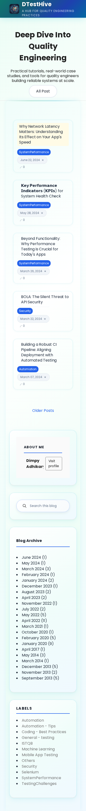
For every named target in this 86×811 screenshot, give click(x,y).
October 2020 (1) (38, 632)
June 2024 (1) (34, 557)
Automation (33, 720)
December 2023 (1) (40, 586)
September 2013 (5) (40, 678)
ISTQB (27, 743)
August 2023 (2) (36, 592)
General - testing (38, 737)
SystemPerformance (41, 778)
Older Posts (43, 410)
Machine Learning (38, 749)
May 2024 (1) (34, 563)
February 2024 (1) (38, 574)
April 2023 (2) (34, 597)
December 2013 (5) (40, 666)
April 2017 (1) (33, 649)
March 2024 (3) (36, 569)
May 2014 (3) (34, 655)
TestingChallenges (39, 783)
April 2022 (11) (34, 620)
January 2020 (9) (38, 643)
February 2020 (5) (39, 638)
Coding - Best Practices (44, 732)
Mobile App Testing (40, 755)
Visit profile (53, 463)
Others (28, 760)
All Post (43, 91)
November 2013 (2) (39, 672)
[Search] (24, 506)
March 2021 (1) (35, 626)
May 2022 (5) (34, 615)
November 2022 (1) (39, 603)
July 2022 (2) (34, 609)
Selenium (30, 772)
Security (29, 766)
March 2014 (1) (35, 661)
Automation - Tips (39, 726)
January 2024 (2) (38, 580)
